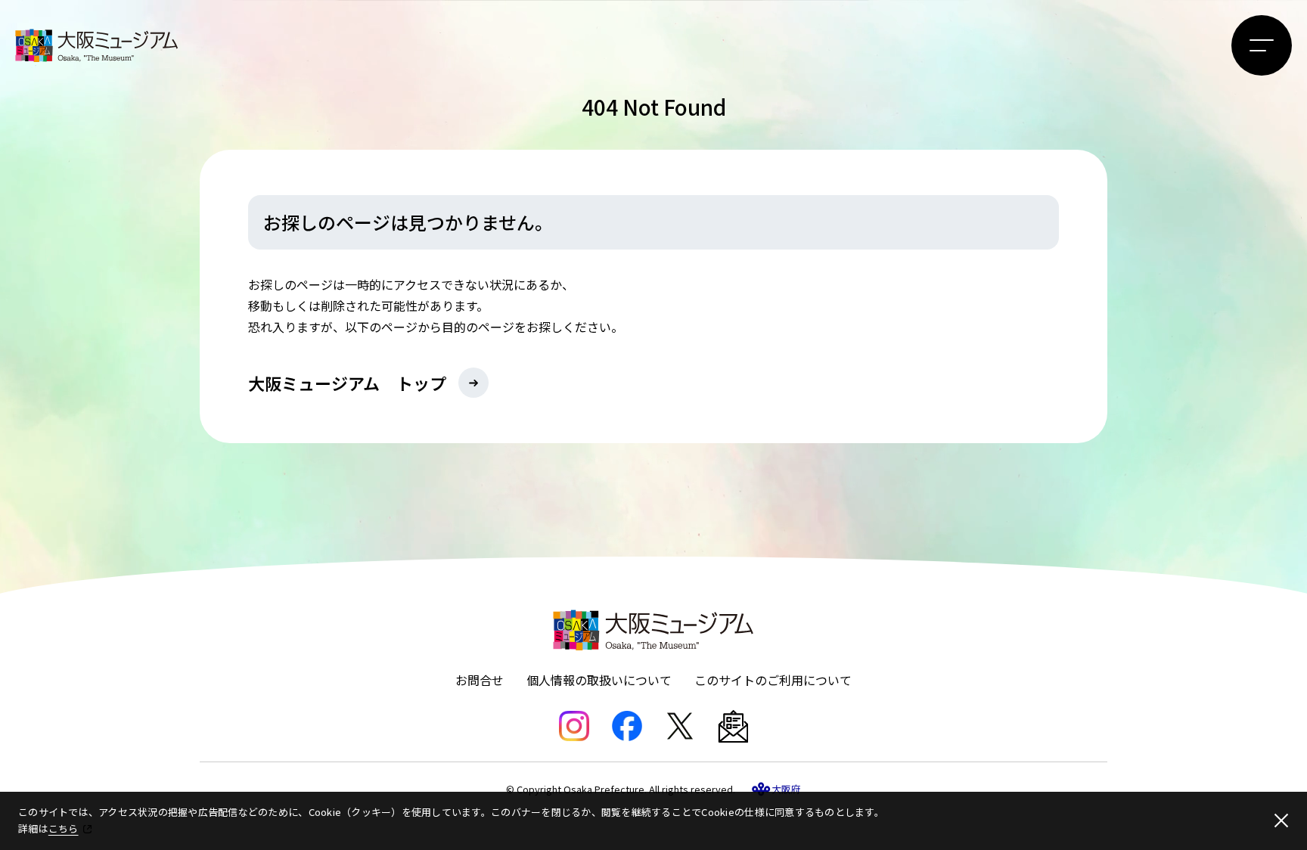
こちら (63, 828)
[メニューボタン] (1261, 45)
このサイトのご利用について (773, 680)
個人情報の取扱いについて (599, 680)
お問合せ (479, 680)
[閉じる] (1281, 820)
